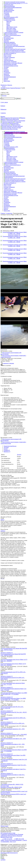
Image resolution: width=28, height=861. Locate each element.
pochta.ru (3, 530)
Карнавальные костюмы (10, 64)
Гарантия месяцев (8, 363)
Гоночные (6, 13)
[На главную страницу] (5, 91)
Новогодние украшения (10, 61)
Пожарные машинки (9, 42)
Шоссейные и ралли (11, 27)
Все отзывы (4, 833)
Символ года (7, 58)
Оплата (6, 448)
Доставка (6, 447)
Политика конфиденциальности (9, 852)
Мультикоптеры (8, 11)
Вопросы (7, 451)
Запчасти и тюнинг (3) (7, 697)
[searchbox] (8, 98)
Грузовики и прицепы (12, 31)
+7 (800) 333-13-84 (19, 838)
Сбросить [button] (9, 85)
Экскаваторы (7, 39)
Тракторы (6, 40)
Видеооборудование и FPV (11, 17)
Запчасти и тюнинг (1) (7, 652)
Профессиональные (9, 10)
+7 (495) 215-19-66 (7, 838)
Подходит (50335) (5, 792)
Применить (4, 85)
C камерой (6, 14)
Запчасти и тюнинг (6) (14, 235)
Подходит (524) (5, 785)
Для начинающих (8, 8)
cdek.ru (2, 519)
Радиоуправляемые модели (11, 65)
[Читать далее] (4, 826)
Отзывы (7, 450)
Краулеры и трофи (11, 29)
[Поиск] (18, 98)
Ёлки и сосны (7, 56)
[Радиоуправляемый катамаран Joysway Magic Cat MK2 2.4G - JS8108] (14, 233)
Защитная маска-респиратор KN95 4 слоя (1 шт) (13, 794)
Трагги (8, 22)
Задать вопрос (4, 645)
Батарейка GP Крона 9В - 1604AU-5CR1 (11, 787)
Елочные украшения (9, 57)
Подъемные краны (9, 38)
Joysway (19, 454)
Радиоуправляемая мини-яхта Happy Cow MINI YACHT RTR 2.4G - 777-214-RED (13, 699)
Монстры (8, 21)
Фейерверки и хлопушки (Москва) (13, 63)
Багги (7, 24)
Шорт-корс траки (11, 28)
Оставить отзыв (5, 632)
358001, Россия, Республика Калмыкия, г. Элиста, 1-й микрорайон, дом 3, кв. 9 (14, 841)
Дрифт (8, 25)
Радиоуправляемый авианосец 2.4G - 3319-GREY (14, 734)
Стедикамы (7, 15)
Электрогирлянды (8, 60)
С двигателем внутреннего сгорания (13, 32)
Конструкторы (7, 54)
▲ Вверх (3, 859)
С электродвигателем (9, 20)
